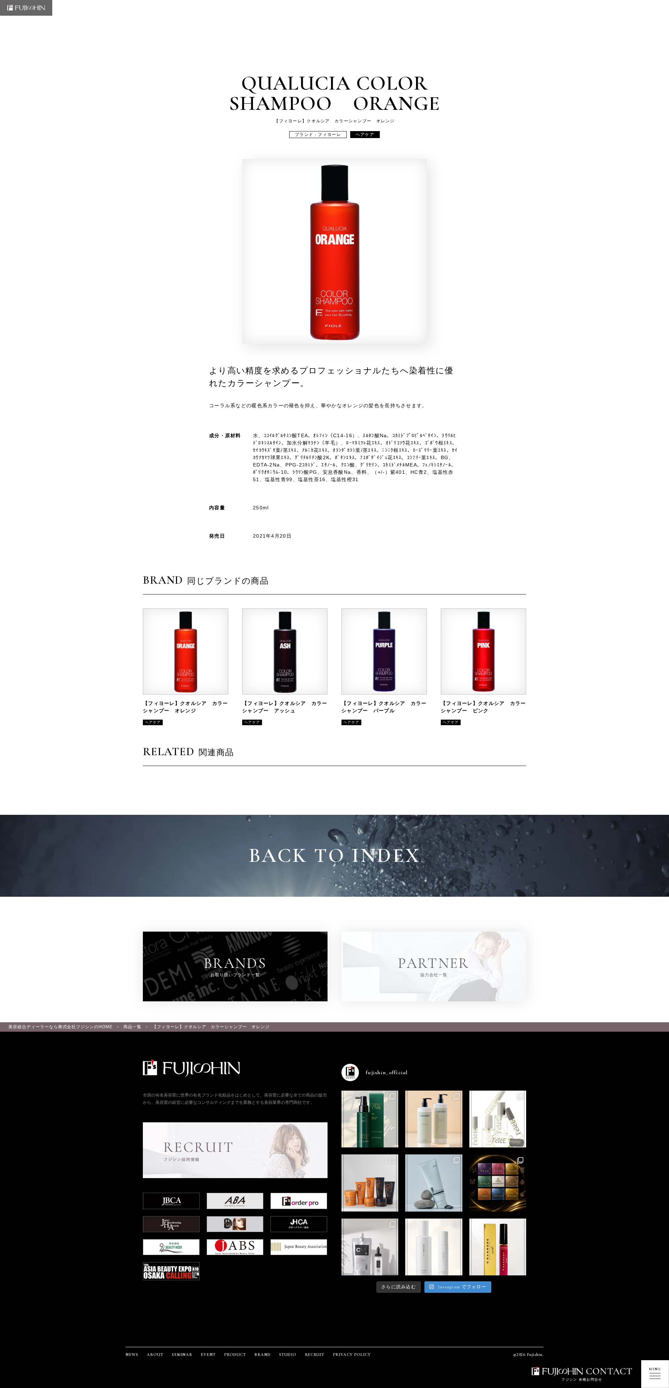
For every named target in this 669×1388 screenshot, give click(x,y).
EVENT (208, 1354)
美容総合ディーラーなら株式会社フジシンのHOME (60, 1026)
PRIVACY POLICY (351, 1354)
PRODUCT (235, 1354)
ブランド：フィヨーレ (318, 134)
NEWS (131, 1354)
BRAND (262, 1354)
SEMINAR (182, 1354)
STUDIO (288, 1354)
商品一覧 (132, 1026)
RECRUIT (315, 1354)
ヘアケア (365, 134)
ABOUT (155, 1354)
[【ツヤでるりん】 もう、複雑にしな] (497, 1182)
